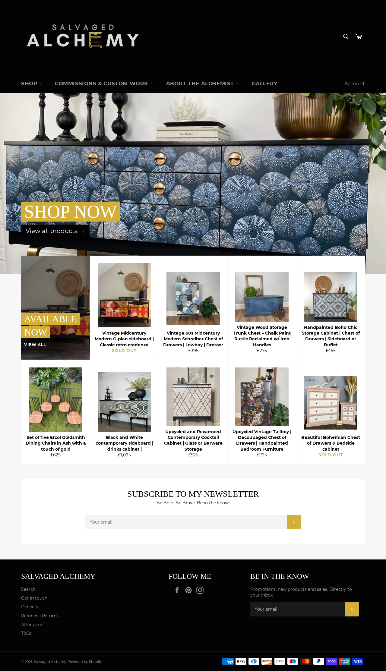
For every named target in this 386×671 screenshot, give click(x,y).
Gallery (264, 83)
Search (28, 589)
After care (31, 624)
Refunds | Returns (40, 616)
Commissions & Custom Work (102, 83)
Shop (30, 83)
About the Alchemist (201, 83)
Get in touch (34, 598)
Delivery (30, 607)
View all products (55, 231)
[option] (193, 183)
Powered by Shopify (85, 662)
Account (354, 84)
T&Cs (26, 633)
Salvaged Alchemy (50, 662)
